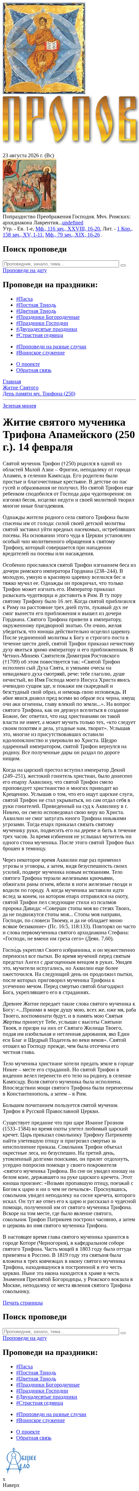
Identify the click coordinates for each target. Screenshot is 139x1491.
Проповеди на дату (25, 270)
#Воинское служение (40, 352)
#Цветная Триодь (36, 311)
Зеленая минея (19, 406)
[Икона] (29, 210)
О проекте (28, 364)
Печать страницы (23, 1303)
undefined (72, 222)
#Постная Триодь (36, 305)
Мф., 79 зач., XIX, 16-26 (72, 235)
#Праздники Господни (42, 323)
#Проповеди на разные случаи (51, 346)
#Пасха (24, 299)
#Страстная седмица (39, 335)
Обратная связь (33, 370)
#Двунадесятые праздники (46, 329)
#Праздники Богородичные (48, 317)
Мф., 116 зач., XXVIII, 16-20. (68, 228)
